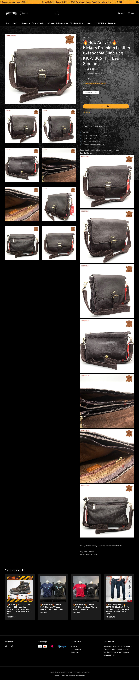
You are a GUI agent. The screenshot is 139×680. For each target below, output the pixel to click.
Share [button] (88, 112)
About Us (16, 23)
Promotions (87, 79)
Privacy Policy (70, 676)
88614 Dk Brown (91, 92)
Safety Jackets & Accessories (57, 23)
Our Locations (76, 649)
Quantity (85, 96)
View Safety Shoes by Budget (80, 23)
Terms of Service (59, 676)
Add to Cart (106, 106)
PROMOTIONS (99, 23)
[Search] (55, 13)
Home (8, 23)
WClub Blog (75, 652)
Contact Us (112, 23)
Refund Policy (80, 676)
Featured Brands (37, 23)
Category (25, 23)
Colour (85, 88)
